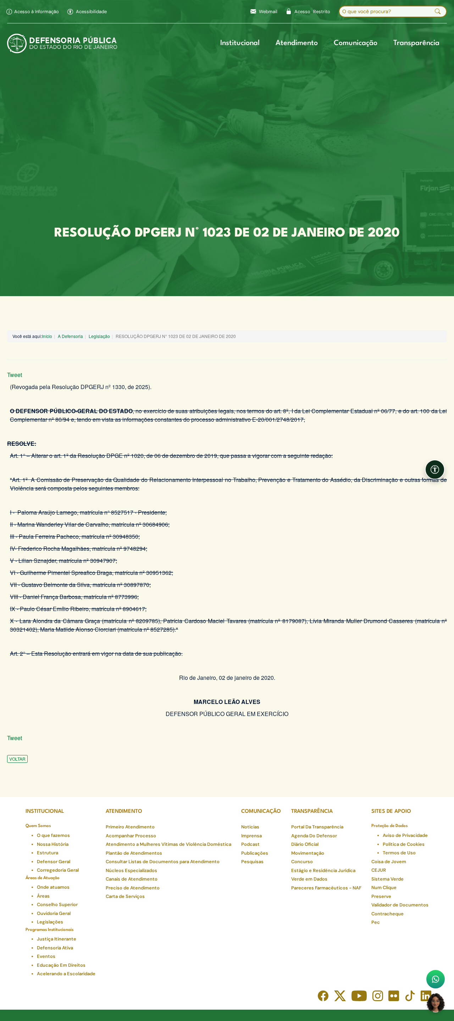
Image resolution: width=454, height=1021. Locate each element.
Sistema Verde (387, 879)
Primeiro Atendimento (130, 827)
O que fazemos (53, 835)
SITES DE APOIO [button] (391, 811)
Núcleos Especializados (131, 870)
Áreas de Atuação (43, 878)
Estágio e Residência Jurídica (323, 870)
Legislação (99, 336)
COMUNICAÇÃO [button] (261, 811)
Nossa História (52, 844)
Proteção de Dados (389, 826)
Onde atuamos (53, 887)
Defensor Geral (53, 862)
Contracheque (387, 914)
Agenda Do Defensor (314, 836)
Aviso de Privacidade (405, 835)
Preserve (381, 896)
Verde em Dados (309, 879)
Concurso (302, 862)
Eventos (46, 956)
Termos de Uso (399, 853)
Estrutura (47, 853)
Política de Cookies (404, 844)
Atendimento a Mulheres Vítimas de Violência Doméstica (168, 844)
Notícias (250, 827)
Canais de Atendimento (131, 879)
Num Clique (384, 887)
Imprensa (251, 836)
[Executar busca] (437, 11)
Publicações (254, 853)
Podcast (250, 844)
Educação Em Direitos (61, 965)
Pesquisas (252, 862)
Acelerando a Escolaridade (66, 974)
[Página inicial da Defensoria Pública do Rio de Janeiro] (62, 43)
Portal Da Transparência (317, 827)
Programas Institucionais (49, 930)
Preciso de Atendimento (133, 888)
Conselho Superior (57, 904)
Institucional (240, 43)
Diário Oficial (305, 844)
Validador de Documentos (399, 905)
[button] (87, 11)
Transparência (416, 43)
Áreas (43, 896)
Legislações (50, 922)
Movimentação (307, 853)
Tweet (14, 375)
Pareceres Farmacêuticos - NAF (326, 888)
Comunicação (355, 43)
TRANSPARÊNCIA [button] (312, 811)
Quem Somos (38, 826)
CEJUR (378, 870)
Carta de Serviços (125, 896)
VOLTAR (17, 759)
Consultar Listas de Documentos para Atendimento (163, 862)
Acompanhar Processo (131, 836)
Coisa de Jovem (388, 862)
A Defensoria (70, 336)
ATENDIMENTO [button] (124, 811)
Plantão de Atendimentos (134, 853)
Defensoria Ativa (55, 948)
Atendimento (297, 43)
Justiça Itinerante (56, 939)
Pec (375, 922)
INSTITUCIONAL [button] (45, 811)
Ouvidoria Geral (54, 913)
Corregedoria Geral (58, 870)
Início (47, 336)
